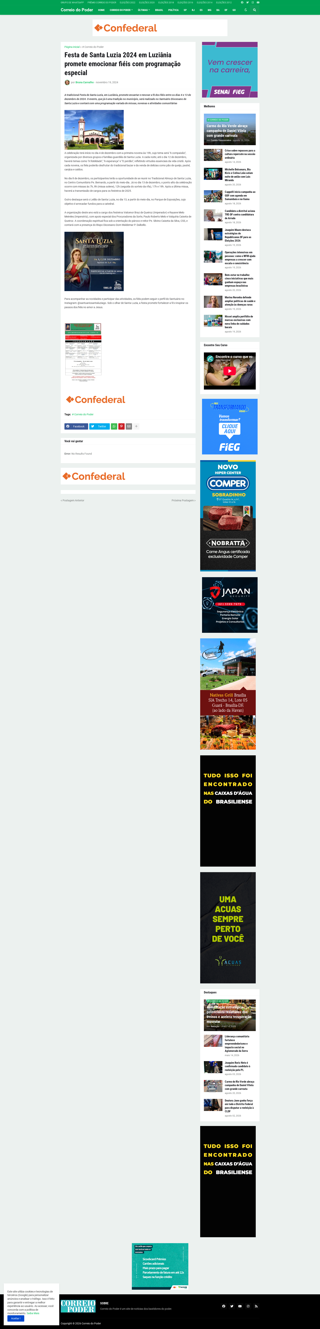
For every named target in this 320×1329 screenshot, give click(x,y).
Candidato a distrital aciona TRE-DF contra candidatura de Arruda (240, 214)
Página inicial (72, 47)
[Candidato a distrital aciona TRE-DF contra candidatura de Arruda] (213, 215)
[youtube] (258, 2)
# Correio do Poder (93, 47)
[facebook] (242, 2)
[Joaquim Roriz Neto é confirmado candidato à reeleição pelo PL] (213, 1067)
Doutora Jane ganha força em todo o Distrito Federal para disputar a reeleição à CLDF (239, 1106)
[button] (246, 10)
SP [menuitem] (185, 10)
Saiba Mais (32, 1313)
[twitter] (247, 2)
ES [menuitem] (201, 10)
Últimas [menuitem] (143, 10)
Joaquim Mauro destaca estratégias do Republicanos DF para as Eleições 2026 (238, 235)
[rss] (256, 1306)
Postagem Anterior (73, 500)
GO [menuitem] (234, 10)
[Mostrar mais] (136, 426)
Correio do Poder (77, 9)
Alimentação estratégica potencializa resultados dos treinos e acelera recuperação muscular (229, 1014)
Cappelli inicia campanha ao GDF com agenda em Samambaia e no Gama (240, 195)
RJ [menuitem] (193, 10)
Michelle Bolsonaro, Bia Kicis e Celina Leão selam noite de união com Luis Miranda (239, 175)
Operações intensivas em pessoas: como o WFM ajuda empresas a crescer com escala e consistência (240, 258)
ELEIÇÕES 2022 (127, 2)
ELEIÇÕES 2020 (147, 2)
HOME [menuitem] (101, 10)
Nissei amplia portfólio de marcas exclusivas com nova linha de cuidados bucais (239, 322)
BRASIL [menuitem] (159, 10)
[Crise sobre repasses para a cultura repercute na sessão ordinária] (213, 155)
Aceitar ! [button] (16, 1318)
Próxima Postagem (183, 500)
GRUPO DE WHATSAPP (72, 2)
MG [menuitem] (209, 10)
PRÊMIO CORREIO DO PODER (102, 2)
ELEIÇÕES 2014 (204, 2)
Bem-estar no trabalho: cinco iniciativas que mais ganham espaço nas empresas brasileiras (239, 280)
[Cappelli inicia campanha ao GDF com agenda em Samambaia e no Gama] (213, 196)
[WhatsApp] (114, 426)
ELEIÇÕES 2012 (224, 2)
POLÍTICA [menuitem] (173, 10)
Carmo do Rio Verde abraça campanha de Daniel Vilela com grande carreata (227, 131)
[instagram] (253, 2)
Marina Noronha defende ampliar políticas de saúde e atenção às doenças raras (240, 301)
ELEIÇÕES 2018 (166, 2)
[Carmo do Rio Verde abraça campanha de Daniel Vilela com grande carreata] (213, 1086)
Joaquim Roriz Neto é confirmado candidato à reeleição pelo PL (237, 1066)
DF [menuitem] (226, 10)
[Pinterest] (121, 426)
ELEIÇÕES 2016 (185, 2)
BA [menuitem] (217, 10)
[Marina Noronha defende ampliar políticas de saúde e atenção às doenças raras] (213, 302)
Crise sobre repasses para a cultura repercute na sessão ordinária (240, 154)
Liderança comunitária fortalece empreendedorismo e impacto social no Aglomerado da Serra (237, 1044)
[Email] (129, 426)
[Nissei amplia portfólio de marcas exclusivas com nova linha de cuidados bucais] (213, 321)
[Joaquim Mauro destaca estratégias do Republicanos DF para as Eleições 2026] (213, 234)
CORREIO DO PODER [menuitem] (120, 10)
